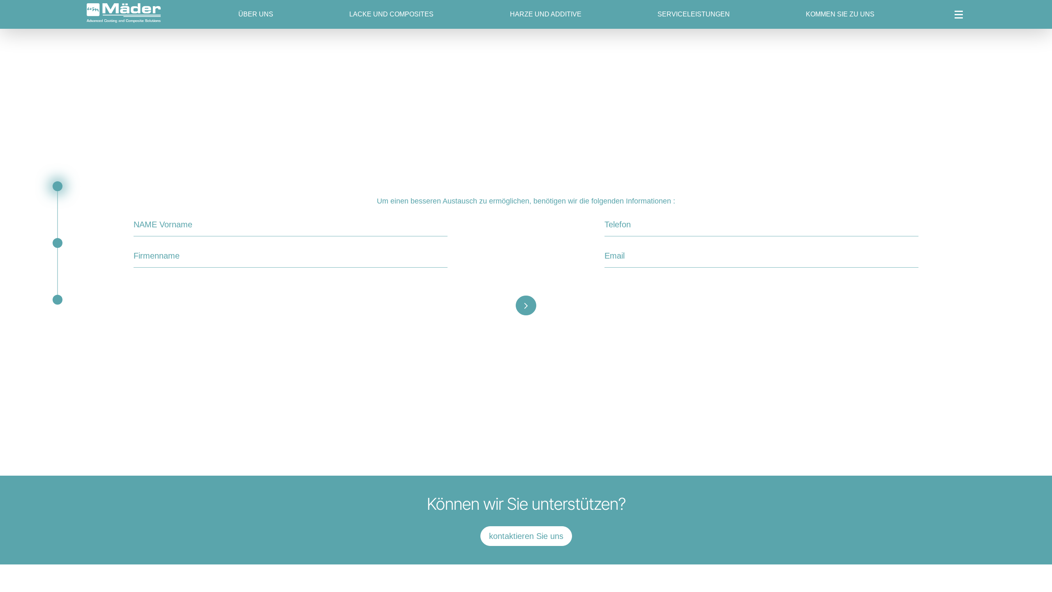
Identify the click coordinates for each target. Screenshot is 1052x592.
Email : (612, 256)
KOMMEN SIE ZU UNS (840, 14)
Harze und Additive (545, 14)
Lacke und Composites (391, 14)
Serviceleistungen (694, 14)
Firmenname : (150, 256)
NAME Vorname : (154, 224)
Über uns (255, 14)
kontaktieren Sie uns (526, 536)
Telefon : (614, 224)
